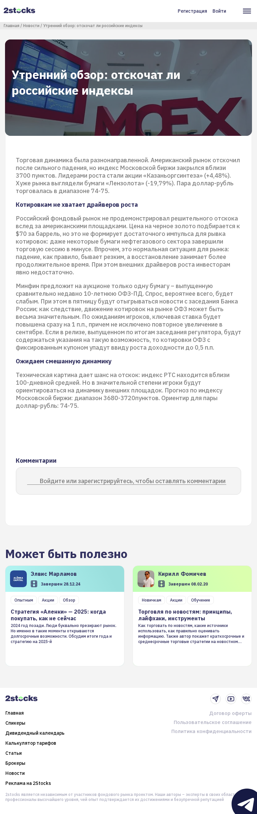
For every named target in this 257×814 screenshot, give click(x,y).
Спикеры (15, 723)
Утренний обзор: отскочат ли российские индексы (93, 25)
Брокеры (15, 763)
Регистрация (192, 11)
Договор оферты (230, 713)
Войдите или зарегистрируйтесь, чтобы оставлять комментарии (132, 481)
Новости (31, 25)
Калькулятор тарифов (30, 743)
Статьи (13, 753)
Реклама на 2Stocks (28, 783)
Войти (219, 11)
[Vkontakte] (246, 699)
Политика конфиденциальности (211, 731)
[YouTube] (231, 699)
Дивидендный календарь (35, 733)
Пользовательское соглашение (213, 722)
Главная (11, 25)
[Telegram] (215, 699)
